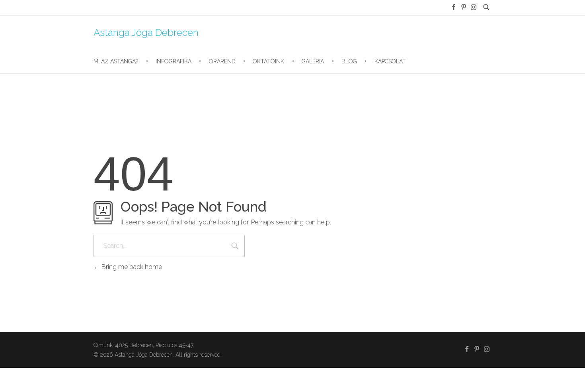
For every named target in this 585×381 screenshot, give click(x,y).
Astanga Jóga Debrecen (146, 32)
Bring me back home (131, 267)
